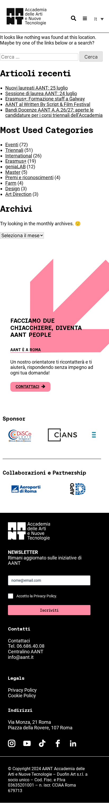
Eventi (11, 144)
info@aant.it (21, 657)
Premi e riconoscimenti (29, 177)
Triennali (14, 150)
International (18, 155)
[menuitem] (99, 19)
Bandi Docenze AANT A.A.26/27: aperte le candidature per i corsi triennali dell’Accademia (54, 112)
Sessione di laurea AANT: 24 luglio (41, 93)
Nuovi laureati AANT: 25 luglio (36, 88)
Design (12, 188)
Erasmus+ (15, 161)
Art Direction (18, 194)
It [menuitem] (95, 19)
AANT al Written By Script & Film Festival (47, 104)
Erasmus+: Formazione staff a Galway (45, 99)
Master (12, 172)
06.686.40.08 (30, 646)
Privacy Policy (22, 690)
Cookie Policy (22, 695)
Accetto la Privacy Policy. (36, 596)
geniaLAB (15, 166)
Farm (10, 183)
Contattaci (30, 386)
